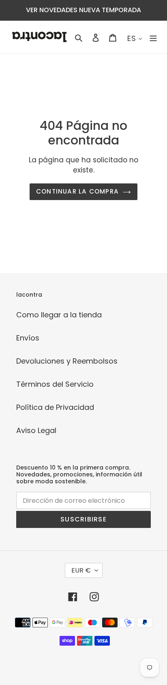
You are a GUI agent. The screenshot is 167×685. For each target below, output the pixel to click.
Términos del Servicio (55, 384)
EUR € (81, 570)
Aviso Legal (36, 430)
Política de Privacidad (55, 407)
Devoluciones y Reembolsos (67, 361)
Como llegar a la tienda (59, 315)
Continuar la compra (77, 191)
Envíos (27, 338)
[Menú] (153, 37)
